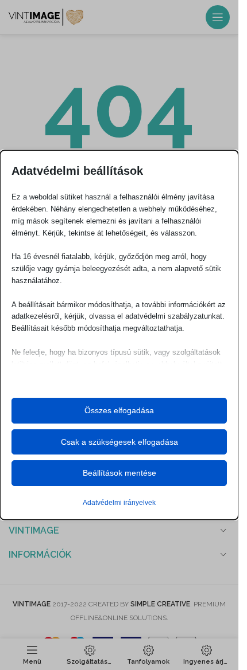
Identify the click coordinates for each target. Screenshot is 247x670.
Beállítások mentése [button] (119, 472)
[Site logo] (46, 16)
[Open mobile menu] (218, 17)
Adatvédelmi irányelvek (119, 503)
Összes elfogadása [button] (119, 410)
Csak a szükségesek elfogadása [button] (119, 441)
